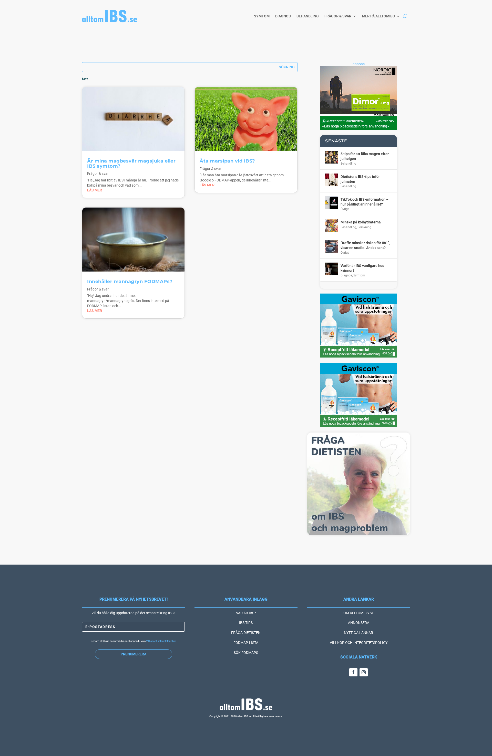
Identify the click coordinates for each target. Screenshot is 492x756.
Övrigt (345, 209)
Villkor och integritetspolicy (161, 641)
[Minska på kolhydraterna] (331, 225)
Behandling (307, 16)
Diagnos (283, 16)
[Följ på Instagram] (364, 672)
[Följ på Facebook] (353, 672)
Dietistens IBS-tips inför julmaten (360, 179)
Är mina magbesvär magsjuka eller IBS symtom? (131, 163)
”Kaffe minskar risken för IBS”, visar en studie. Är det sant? (365, 245)
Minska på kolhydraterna (361, 222)
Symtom (262, 16)
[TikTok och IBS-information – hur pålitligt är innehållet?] (331, 202)
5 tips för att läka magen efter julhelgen (365, 156)
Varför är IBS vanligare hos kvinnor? (362, 268)
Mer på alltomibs (378, 16)
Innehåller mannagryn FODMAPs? (130, 281)
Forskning (364, 227)
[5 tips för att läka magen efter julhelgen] (331, 157)
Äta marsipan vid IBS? (227, 161)
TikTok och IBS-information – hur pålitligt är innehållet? (364, 201)
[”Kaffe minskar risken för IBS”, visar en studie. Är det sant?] (331, 246)
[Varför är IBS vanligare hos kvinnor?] (331, 269)
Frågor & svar (337, 16)
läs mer (94, 190)
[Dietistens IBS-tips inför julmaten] (331, 180)
